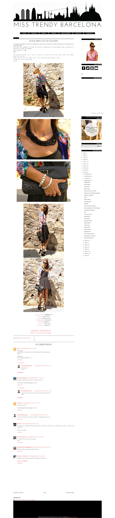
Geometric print (88, 214)
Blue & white (87, 184)
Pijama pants (87, 227)
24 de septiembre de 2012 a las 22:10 (42, 447)
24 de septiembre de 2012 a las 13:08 (30, 403)
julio (86, 242)
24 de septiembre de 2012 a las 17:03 (30, 423)
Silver (85, 197)
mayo (86, 247)
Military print (87, 182)
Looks (24, 33)
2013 (84, 170)
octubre (87, 178)
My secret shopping (21, 378)
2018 (84, 159)
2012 (84, 172)
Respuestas (21, 362)
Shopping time (87, 201)
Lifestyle (78, 33)
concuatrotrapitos (21, 436)
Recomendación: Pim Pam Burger (92, 208)
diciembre (87, 174)
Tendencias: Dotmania (89, 210)
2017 (84, 161)
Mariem (19, 423)
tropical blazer (87, 229)
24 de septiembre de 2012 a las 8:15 (28, 348)
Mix (85, 212)
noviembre (87, 176)
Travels (53, 33)
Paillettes (86, 203)
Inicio (44, 492)
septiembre (87, 180)
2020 (84, 155)
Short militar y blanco (89, 233)
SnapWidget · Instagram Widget (97, 113)
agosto (86, 240)
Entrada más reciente (18, 492)
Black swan (86, 188)
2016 (84, 163)
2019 (84, 157)
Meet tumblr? (87, 223)
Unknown (19, 403)
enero (86, 255)
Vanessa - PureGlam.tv (22, 456)
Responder (19, 359)
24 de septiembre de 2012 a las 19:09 (35, 436)
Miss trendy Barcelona (26, 365)
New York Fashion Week (90, 206)
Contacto (89, 33)
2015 (84, 166)
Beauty (44, 33)
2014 (84, 168)
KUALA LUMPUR (66, 33)
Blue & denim (87, 199)
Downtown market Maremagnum (92, 193)
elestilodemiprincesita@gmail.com (25, 447)
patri (18, 348)
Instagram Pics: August (89, 235)
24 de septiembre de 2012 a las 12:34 (35, 378)
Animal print (87, 218)
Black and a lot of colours (90, 191)
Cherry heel (87, 225)
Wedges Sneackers (88, 195)
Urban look (87, 186)
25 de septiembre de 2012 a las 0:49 (36, 456)
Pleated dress (87, 231)
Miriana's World (73, 517)
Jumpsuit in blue (88, 220)
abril (86, 249)
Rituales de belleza (88, 238)
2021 (84, 153)
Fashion (33, 33)
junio (86, 244)
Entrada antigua (70, 492)
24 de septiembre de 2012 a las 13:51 (42, 365)
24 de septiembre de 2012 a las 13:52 (42, 390)
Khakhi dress (87, 216)
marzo (86, 251)
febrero (87, 253)
